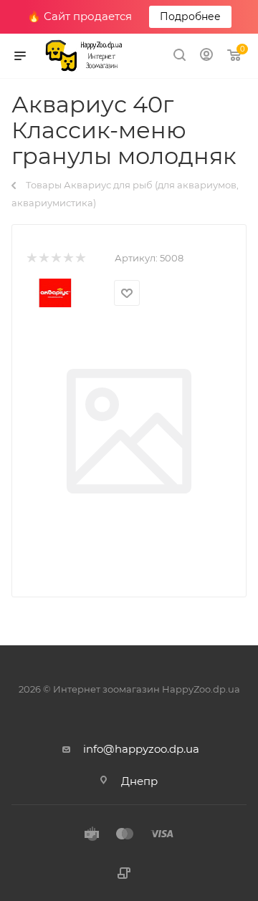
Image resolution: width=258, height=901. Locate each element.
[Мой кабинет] (206, 56)
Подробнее (190, 16)
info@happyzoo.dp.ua (141, 749)
